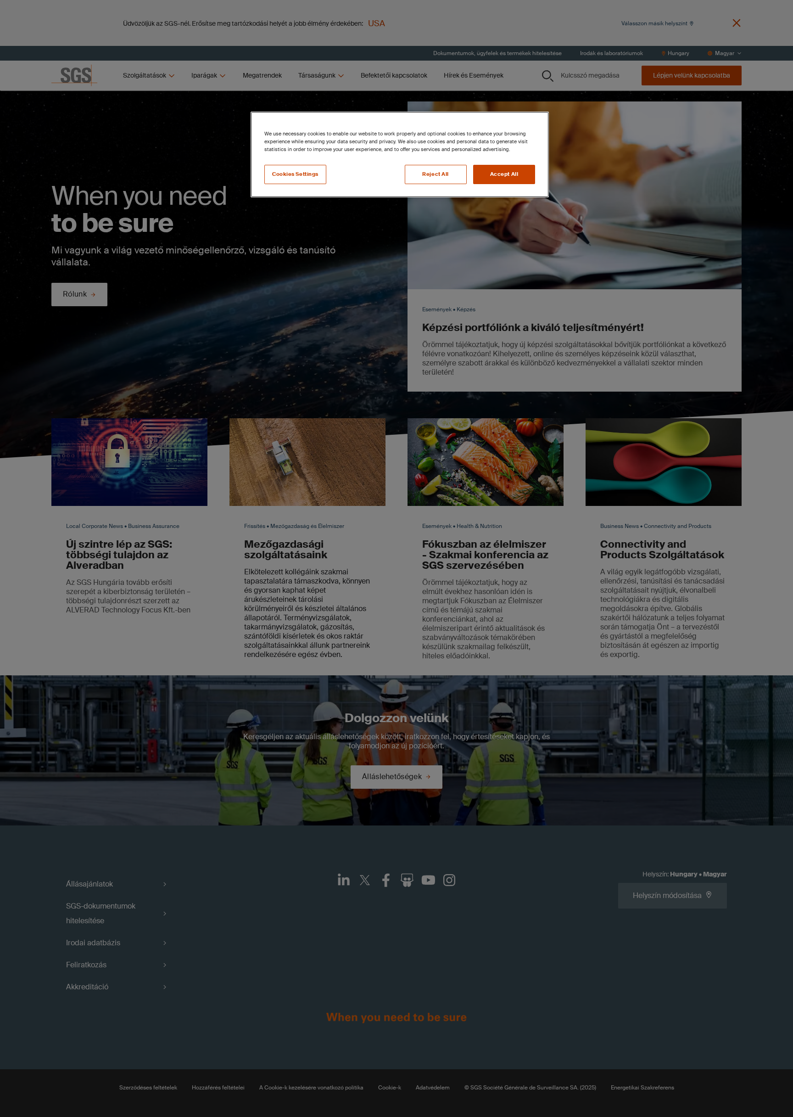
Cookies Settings (295, 174)
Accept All (504, 174)
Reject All (435, 174)
